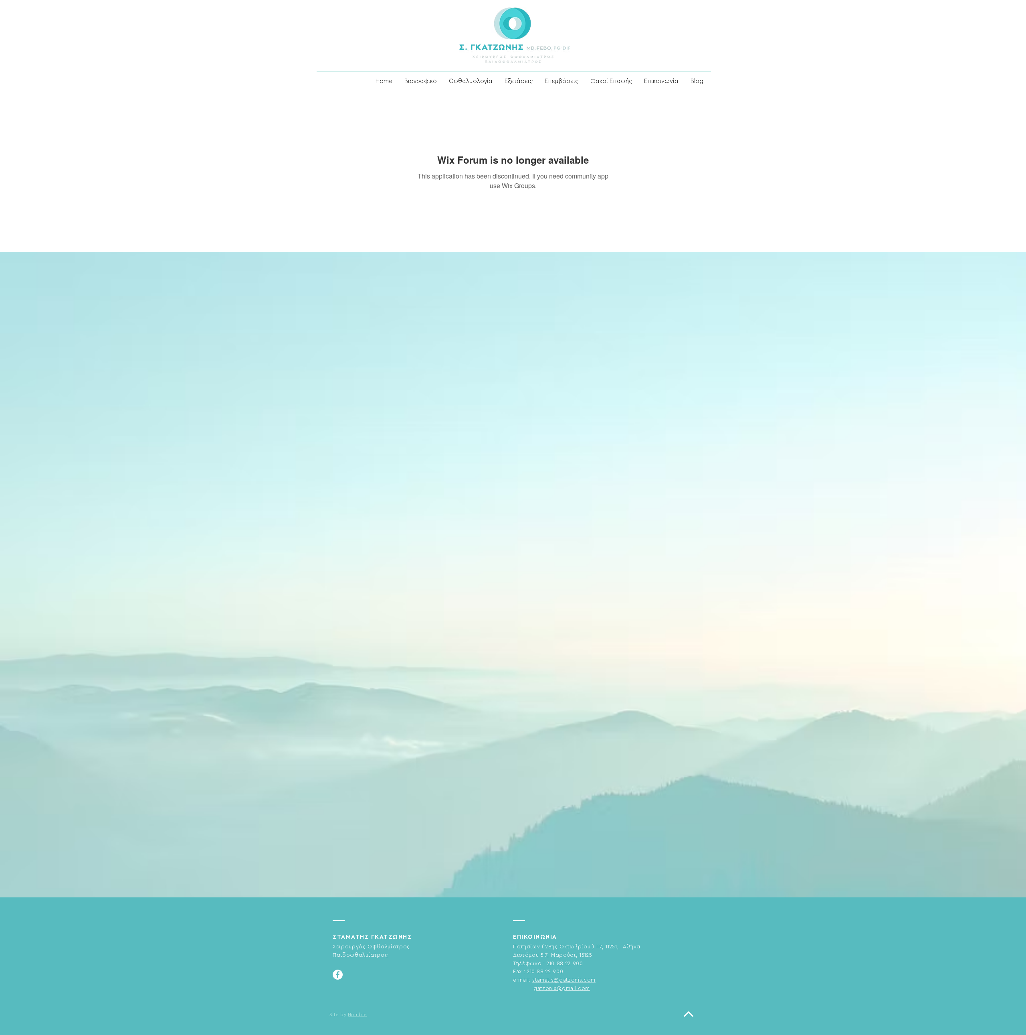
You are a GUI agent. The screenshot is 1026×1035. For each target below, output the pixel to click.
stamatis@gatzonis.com (564, 979)
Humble (357, 1014)
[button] (471, 81)
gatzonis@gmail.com (561, 988)
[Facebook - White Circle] (338, 975)
